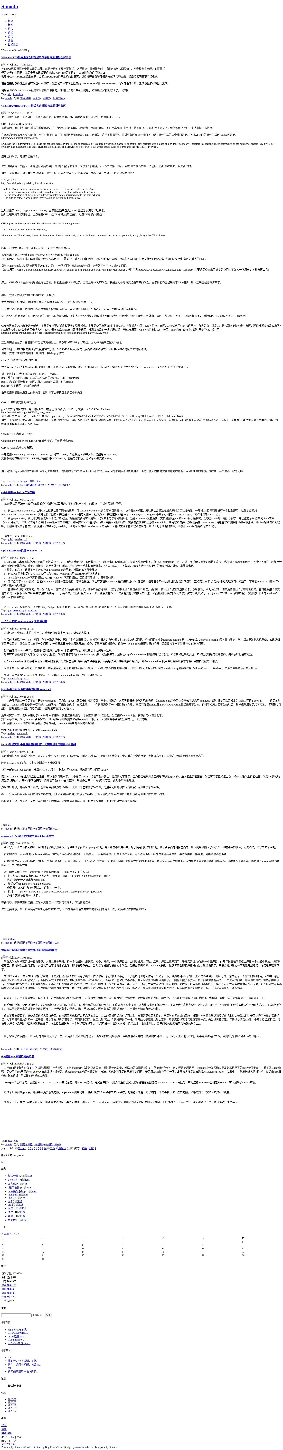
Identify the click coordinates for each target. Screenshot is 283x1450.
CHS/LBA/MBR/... (18, 1332)
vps (9, 1204)
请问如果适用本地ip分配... (23, 1371)
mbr (20, 481)
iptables (11, 733)
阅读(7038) (53, 942)
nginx (11, 1197)
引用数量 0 (7, 1289)
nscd (10, 1140)
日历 (3, 1227)
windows (32, 610)
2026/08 (12, 1399)
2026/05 (12, 1408)
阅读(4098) (64, 485)
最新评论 (5, 1350)
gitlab (10, 539)
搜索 (3, 1308)
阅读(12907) (54, 1144)
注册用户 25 (8, 1297)
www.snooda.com (84, 1447)
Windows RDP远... (18, 1329)
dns (16, 1140)
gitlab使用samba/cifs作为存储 (18, 492)
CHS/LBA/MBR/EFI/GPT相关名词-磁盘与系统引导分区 (33, 105)
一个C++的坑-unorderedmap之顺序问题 (24, 621)
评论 (19, 1437)
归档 (3, 1393)
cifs (25, 539)
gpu (9, 610)
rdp (9, 94)
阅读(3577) (59, 737)
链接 (3, 1378)
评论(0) (42, 485)
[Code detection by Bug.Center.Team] (43, 1447)
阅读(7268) (59, 682)
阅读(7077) (56, 1049)
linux (39, 481)
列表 (91, 1148)
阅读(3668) (59, 614)
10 (45, 1148)
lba (14, 481)
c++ (26, 678)
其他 (23, 828)
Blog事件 (13, 1179)
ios (9, 824)
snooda (8, 98)
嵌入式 (24, 1049)
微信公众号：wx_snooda (12, 1155)
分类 (3, 1168)
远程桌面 (18, 94)
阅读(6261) (59, 98)
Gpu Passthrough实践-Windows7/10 (21, 550)
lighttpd (12, 1194)
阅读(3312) (59, 543)
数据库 (12, 1220)
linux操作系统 (28, 485)
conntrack (22, 733)
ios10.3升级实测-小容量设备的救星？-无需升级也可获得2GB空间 (38, 744)
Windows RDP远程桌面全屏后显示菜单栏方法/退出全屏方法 (36, 57)
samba (18, 539)
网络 (23, 942)
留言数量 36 (8, 1293)
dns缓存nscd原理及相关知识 (17, 1056)
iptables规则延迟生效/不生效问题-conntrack (26, 689)
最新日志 (5, 1322)
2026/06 (12, 1405)
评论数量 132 (8, 1285)
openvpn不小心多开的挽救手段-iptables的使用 (27, 836)
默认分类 (25, 98)
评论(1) (37, 98)
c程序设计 (13, 1187)
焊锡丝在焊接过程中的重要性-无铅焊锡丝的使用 (29, 950)
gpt (25, 481)
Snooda (9, 6)
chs (9, 481)
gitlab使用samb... (17, 1336)
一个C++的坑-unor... (19, 1343)
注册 (4, 1429)
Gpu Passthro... (16, 1339)
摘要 (84, 1148)
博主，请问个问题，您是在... (24, 1364)
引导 (32, 481)
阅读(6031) (53, 828)
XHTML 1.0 (8, 1444)
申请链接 (6, 1433)
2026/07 (12, 1402)
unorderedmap (15, 678)
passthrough (19, 610)
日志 (12, 1437)
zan (9, 1357)
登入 (4, 1425)
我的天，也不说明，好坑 (22, 1360)
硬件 (10, 1212)
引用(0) (47, 98)
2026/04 (12, 1411)
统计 (3, 1266)
